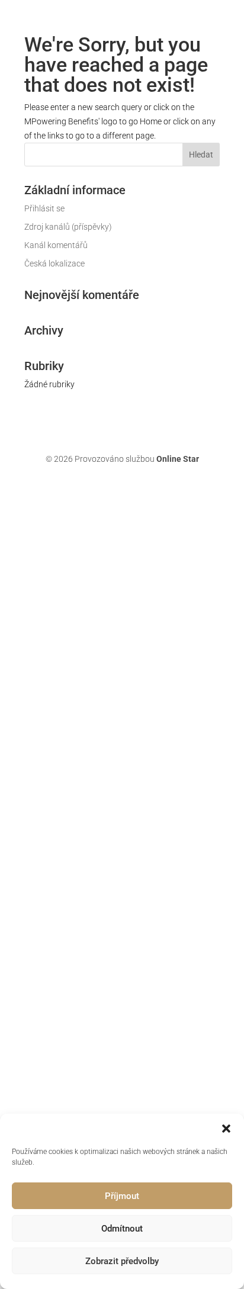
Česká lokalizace (54, 263)
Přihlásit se (44, 208)
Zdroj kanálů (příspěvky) (68, 227)
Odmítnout (122, 1228)
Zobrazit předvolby (122, 1261)
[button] (226, 1128)
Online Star (177, 459)
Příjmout (122, 1196)
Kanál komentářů (56, 245)
